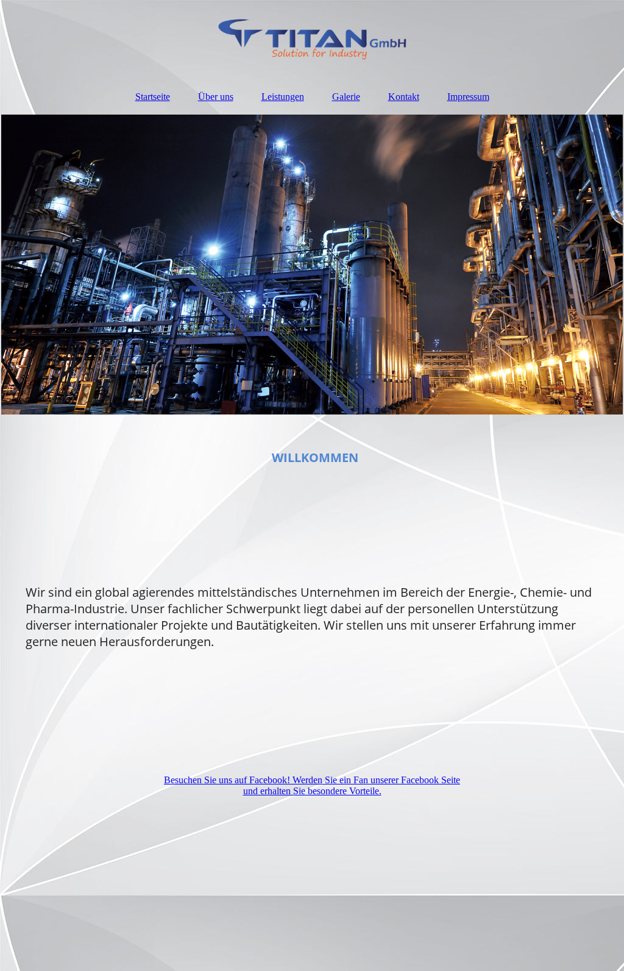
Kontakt (403, 96)
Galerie (346, 96)
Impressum (468, 96)
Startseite (152, 96)
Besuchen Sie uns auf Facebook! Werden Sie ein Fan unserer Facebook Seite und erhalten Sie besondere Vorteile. (312, 785)
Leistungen (282, 96)
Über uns (215, 96)
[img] (312, 39)
